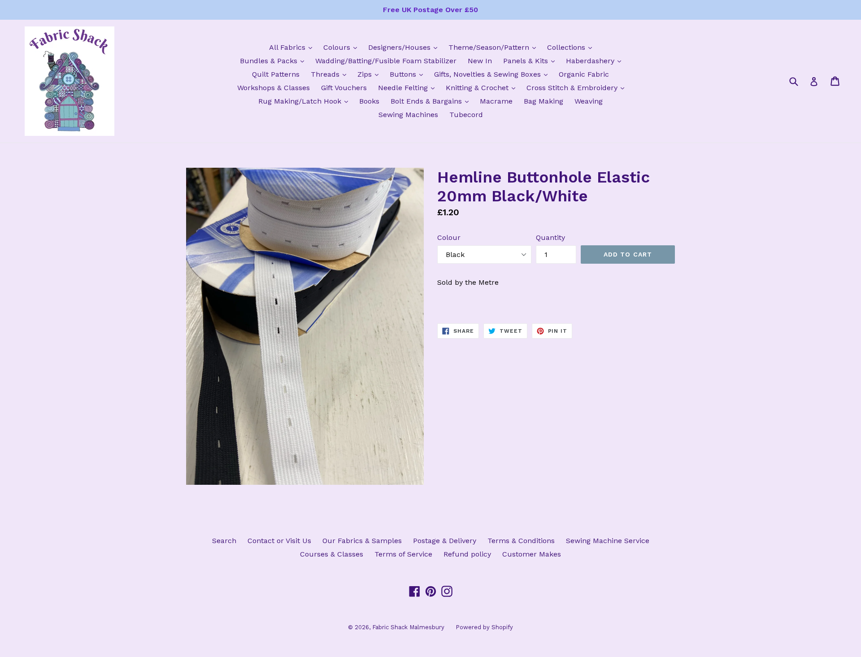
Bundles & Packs (274, 60)
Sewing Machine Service (607, 540)
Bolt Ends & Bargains (432, 100)
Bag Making (543, 101)
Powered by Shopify (484, 627)
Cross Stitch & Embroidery (577, 87)
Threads (331, 74)
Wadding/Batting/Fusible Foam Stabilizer (386, 61)
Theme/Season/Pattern (494, 47)
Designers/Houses (405, 47)
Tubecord (466, 114)
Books (369, 101)
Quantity (550, 237)
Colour (449, 237)
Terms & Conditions (521, 540)
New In (480, 61)
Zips (370, 74)
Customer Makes (531, 554)
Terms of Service (403, 554)
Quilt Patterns (276, 74)
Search (224, 540)
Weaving (588, 101)
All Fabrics (293, 47)
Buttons (408, 74)
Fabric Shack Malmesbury (408, 627)
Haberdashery (596, 60)
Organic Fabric (584, 74)
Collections (571, 47)
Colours (342, 47)
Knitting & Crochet (483, 87)
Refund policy (467, 554)
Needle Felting (408, 87)
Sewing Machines (408, 114)
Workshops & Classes (273, 87)
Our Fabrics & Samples (362, 540)
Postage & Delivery (444, 540)
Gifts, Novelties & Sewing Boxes (493, 74)
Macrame (496, 101)
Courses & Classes (331, 554)
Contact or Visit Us (279, 540)
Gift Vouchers (344, 87)
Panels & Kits (531, 60)
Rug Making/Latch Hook (305, 100)
